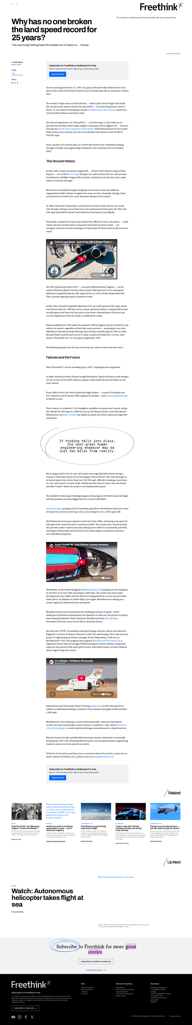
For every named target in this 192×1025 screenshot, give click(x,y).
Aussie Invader (53, 508)
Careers (84, 992)
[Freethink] (161, 6)
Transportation (17, 75)
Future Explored (122, 992)
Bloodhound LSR (94, 589)
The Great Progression (125, 994)
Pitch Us (84, 994)
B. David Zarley (17, 912)
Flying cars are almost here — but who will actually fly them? (165, 827)
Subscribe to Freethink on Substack (96, 961)
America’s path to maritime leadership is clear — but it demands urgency (59, 828)
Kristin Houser (86, 841)
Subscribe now (57, 74)
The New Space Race (159, 998)
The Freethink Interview (125, 989)
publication (96, 706)
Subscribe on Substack (24, 1008)
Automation (120, 823)
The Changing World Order (161, 994)
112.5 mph (74, 174)
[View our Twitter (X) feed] (32, 1017)
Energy (153, 992)
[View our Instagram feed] (19, 1017)
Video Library (121, 996)
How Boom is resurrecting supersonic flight (93, 827)
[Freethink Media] (44, 984)
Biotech (154, 1002)
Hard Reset (120, 987)
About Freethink (87, 987)
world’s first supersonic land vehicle (76, 128)
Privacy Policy (175, 1016)
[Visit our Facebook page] (26, 1017)
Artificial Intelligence (158, 987)
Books (14, 823)
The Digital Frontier (158, 989)
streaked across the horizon (101, 109)
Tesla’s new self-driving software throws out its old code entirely (129, 828)
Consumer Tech (157, 996)
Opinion (49, 823)
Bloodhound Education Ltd (106, 640)
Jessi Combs (70, 414)
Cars (13, 73)
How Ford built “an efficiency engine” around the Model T (25, 827)
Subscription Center (94, 970)
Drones (14, 886)
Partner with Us (87, 989)
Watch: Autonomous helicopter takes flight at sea (47, 898)
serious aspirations (115, 395)
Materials (154, 1000)
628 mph (109, 618)
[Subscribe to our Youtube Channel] (13, 1017)
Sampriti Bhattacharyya (55, 841)
